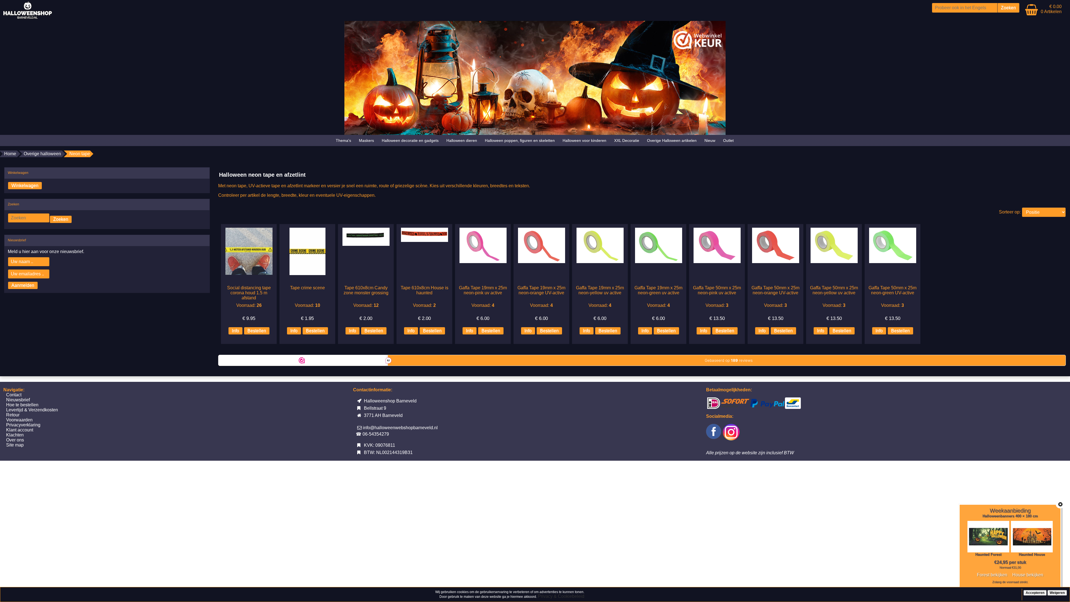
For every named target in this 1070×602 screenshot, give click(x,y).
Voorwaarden (19, 419)
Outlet (728, 140)
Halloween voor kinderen (584, 140)
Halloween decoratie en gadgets (410, 140)
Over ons (15, 440)
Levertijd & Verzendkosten (32, 409)
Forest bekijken (992, 574)
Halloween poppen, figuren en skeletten (520, 140)
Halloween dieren (461, 140)
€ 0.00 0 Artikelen (1051, 9)
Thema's (343, 140)
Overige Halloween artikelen (672, 140)
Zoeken (60, 219)
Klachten (15, 435)
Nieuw (709, 140)
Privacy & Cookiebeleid (561, 596)
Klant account (19, 430)
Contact (13, 394)
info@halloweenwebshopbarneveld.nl (400, 427)
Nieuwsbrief (18, 399)
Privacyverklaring (23, 425)
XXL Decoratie (626, 140)
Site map (15, 445)
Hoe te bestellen (22, 404)
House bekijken (1027, 574)
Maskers (366, 140)
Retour (13, 414)
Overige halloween (42, 153)
